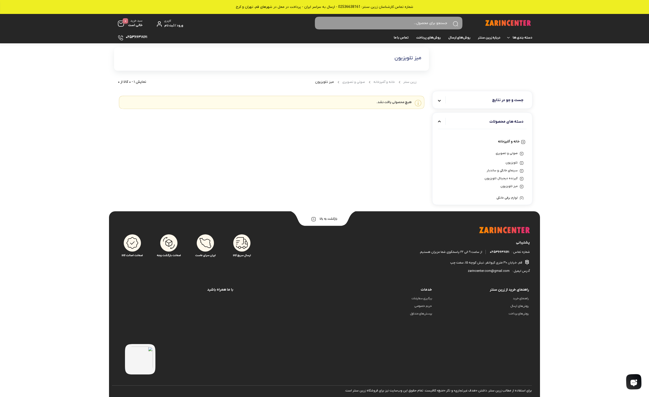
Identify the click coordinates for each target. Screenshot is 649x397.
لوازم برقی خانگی (507, 198)
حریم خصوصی (423, 306)
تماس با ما (401, 37)
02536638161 (499, 252)
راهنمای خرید (521, 298)
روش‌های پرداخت (428, 37)
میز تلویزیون (509, 186)
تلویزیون (512, 163)
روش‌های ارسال (459, 37)
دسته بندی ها (522, 37)
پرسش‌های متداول (421, 314)
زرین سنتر (410, 82)
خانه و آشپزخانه (509, 141)
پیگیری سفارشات (421, 298)
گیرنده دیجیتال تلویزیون (501, 178)
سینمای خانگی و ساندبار (502, 170)
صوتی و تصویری (507, 153)
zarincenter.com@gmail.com (489, 271)
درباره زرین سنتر (489, 37)
